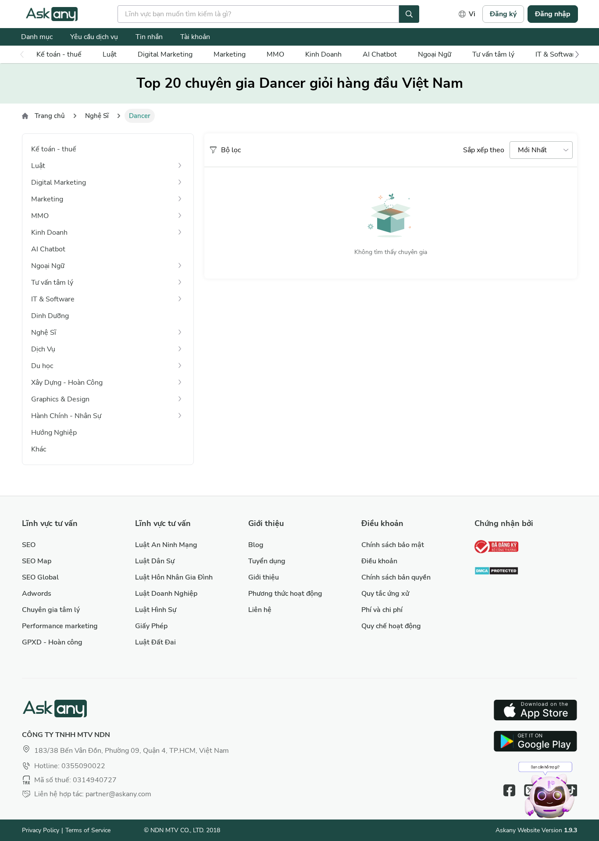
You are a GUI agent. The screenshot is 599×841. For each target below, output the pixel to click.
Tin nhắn (149, 36)
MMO (275, 54)
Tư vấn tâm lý (493, 54)
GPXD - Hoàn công (52, 642)
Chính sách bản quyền (396, 577)
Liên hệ (259, 610)
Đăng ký (503, 14)
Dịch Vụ (43, 349)
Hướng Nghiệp (54, 432)
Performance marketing (60, 626)
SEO (29, 545)
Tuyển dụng (266, 561)
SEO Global (40, 577)
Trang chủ (50, 115)
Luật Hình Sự (155, 610)
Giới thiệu (263, 577)
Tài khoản (195, 37)
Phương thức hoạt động (285, 593)
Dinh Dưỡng (50, 316)
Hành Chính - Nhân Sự (66, 416)
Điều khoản (379, 561)
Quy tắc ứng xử (385, 593)
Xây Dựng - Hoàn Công (67, 382)
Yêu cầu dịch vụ (94, 37)
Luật (110, 54)
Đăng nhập (552, 14)
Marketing (230, 54)
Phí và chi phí (382, 610)
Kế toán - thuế (59, 54)
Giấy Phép (151, 626)
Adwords (36, 593)
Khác (38, 449)
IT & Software (557, 54)
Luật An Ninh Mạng (166, 545)
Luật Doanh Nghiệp (166, 593)
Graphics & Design (60, 399)
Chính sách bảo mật (392, 545)
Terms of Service (88, 830)
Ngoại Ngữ (434, 54)
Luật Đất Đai (155, 642)
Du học (42, 366)
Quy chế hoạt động (391, 626)
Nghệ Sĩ (97, 115)
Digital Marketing (165, 54)
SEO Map (36, 561)
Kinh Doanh (323, 54)
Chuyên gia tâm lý (51, 610)
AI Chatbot (380, 54)
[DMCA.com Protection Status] (496, 571)
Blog (256, 545)
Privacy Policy (40, 830)
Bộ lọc (231, 150)
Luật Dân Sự (155, 561)
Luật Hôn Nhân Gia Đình (174, 577)
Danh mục (37, 37)
